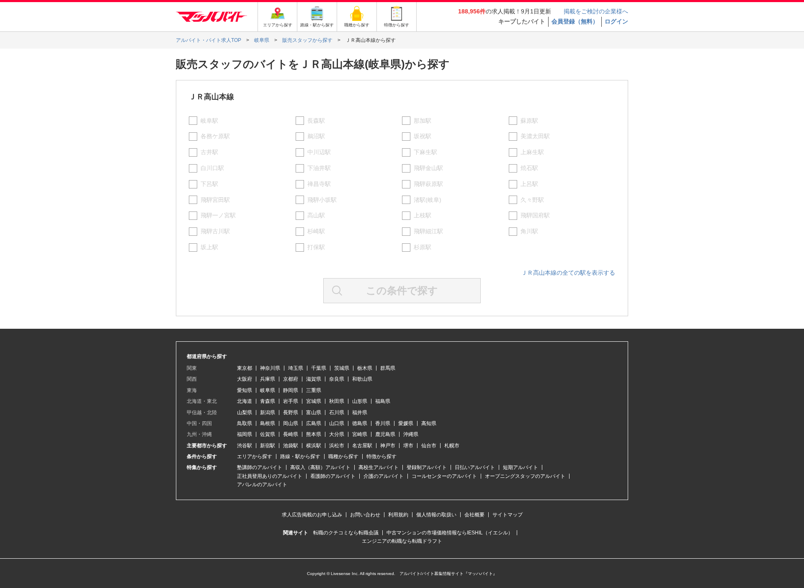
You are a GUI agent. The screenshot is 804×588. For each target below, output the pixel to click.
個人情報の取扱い (436, 515)
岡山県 (290, 423)
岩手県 (290, 401)
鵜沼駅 (316, 136)
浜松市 (336, 446)
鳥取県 (244, 423)
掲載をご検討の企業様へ (596, 11)
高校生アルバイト (378, 467)
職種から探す (343, 456)
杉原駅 (422, 247)
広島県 (313, 423)
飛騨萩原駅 (428, 184)
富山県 (313, 412)
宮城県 (313, 401)
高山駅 (316, 215)
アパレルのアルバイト (262, 484)
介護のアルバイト (383, 476)
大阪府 (244, 379)
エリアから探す (254, 456)
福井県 (359, 412)
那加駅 (422, 120)
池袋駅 (290, 446)
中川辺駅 (319, 152)
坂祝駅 (422, 136)
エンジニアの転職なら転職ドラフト (402, 541)
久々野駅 (532, 199)
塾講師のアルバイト (259, 467)
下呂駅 (209, 184)
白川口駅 (212, 168)
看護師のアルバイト (333, 476)
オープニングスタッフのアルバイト (525, 476)
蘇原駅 (529, 120)
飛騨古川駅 (215, 231)
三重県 (313, 390)
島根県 (267, 423)
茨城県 (341, 368)
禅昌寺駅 (319, 184)
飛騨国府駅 (535, 215)
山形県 (359, 401)
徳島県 (359, 423)
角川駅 (529, 231)
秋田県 (336, 401)
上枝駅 (422, 215)
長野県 (290, 412)
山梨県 (244, 412)
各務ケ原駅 (215, 136)
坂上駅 (209, 247)
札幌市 (451, 446)
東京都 (244, 368)
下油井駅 (319, 168)
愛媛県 (405, 423)
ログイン (616, 21)
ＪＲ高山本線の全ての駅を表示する (568, 272)
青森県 (267, 401)
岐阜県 (267, 390)
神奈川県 (270, 368)
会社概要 (474, 515)
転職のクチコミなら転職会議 (346, 533)
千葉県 (318, 368)
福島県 (382, 401)
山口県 (336, 423)
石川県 (336, 412)
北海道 (244, 401)
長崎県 (290, 434)
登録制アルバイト (427, 467)
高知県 (428, 423)
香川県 (382, 423)
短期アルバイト (520, 467)
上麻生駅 (532, 152)
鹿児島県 (385, 434)
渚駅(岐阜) (427, 199)
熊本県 (313, 434)
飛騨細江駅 (428, 231)
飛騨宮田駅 (215, 199)
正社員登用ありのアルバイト (269, 476)
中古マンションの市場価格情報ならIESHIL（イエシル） (450, 533)
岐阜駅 (209, 120)
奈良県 (336, 379)
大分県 (336, 434)
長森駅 (316, 120)
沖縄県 (410, 434)
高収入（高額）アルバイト (320, 467)
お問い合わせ (365, 515)
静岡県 (290, 390)
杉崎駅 (316, 231)
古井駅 (209, 152)
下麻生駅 (425, 152)
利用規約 (398, 515)
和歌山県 (362, 379)
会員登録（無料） (574, 21)
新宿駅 (267, 446)
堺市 (408, 446)
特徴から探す (381, 456)
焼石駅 (529, 168)
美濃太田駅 (535, 136)
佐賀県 (267, 434)
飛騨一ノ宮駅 (218, 215)
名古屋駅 (362, 446)
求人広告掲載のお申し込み (312, 515)
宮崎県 (359, 434)
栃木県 (364, 368)
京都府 (290, 379)
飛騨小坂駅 (322, 199)
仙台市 (428, 446)
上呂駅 (529, 184)
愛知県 (244, 390)
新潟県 (267, 412)
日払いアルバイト (475, 467)
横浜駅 (313, 446)
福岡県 (244, 434)
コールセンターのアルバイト (444, 476)
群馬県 (387, 368)
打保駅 (316, 247)
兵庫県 (267, 379)
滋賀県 (313, 379)
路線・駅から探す (300, 456)
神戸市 (387, 446)
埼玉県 (295, 368)
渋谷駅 (244, 446)
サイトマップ (507, 515)
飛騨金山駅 (428, 168)
